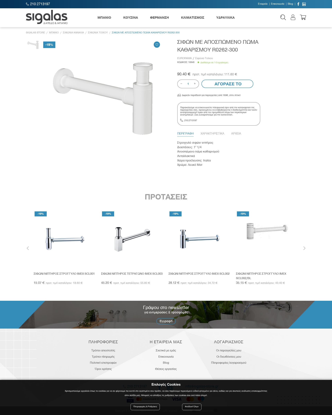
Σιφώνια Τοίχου (204, 58)
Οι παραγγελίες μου (228, 350)
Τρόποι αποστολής (103, 350)
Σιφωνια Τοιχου (98, 32)
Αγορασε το (227, 83)
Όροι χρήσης (103, 369)
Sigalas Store (35, 32)
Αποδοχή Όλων (192, 407)
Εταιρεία (263, 4)
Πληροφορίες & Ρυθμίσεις (145, 407)
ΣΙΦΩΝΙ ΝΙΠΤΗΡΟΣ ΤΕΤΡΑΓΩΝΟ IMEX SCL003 (132, 273)
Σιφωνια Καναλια (73, 32)
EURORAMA (184, 58)
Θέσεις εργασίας (166, 369)
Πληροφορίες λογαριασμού (228, 362)
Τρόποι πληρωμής (103, 356)
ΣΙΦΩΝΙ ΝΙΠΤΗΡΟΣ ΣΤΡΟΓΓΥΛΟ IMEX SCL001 (64, 273)
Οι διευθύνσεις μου (228, 356)
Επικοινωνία (277, 4)
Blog (290, 4)
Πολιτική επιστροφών (103, 362)
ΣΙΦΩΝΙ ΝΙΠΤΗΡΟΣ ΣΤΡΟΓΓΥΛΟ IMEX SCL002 (199, 273)
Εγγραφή (166, 321)
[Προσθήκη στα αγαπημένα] (157, 44)
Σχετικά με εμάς (166, 350)
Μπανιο (54, 32)
